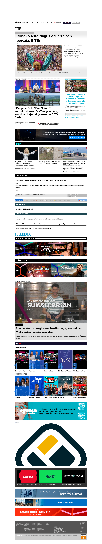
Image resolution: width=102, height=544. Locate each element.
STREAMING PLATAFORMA (71, 485)
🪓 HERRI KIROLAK (66, 200)
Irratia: (26, 522)
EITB (18, 29)
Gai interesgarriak (58, 528)
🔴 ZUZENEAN (82, 200)
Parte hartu (57, 527)
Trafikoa (56, 523)
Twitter (81, 524)
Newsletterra (82, 522)
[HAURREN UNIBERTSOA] (50, 476)
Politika (33, 525)
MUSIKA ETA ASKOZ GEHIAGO (27, 485)
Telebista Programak (20, 524)
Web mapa (75, 535)
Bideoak (17, 525)
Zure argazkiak (74, 194)
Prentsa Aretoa (57, 532)
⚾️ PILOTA (26, 200)
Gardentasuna (64, 535)
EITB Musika (26, 528)
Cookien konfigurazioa (56, 535)
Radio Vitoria (26, 525)
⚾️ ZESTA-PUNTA (49, 200)
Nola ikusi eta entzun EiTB (60, 531)
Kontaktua (70, 535)
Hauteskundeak (57, 524)
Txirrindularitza (39, 524)
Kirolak (34, 22)
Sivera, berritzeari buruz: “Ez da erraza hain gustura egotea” (33, 228)
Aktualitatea (34, 523)
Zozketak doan (57, 525)
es (86, 23)
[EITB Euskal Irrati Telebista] (20, 22)
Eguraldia (33, 529)
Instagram (82, 526)
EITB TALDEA (76, 22)
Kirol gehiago (39, 528)
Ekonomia (33, 524)
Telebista (39, 22)
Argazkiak (47, 524)
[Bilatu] (82, 23)
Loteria (55, 526)
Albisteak (29, 22)
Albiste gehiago (22, 175)
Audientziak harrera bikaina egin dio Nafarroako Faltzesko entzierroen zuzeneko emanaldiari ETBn (75, 98)
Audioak (47, 525)
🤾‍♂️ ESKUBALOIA (57, 200)
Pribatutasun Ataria (34, 535)
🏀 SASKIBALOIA (40, 200)
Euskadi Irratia (26, 523)
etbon (23, 260)
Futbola (38, 523)
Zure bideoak (73, 196)
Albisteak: (34, 522)
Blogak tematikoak (58, 530)
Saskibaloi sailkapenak (41, 530)
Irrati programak (27, 530)
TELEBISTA (23, 234)
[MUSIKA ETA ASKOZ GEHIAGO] (28, 476)
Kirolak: (39, 522)
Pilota (38, 525)
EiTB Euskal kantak (27, 529)
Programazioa (18, 523)
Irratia (45, 22)
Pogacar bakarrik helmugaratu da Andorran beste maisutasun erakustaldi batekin (39, 219)
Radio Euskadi (26, 524)
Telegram (81, 527)
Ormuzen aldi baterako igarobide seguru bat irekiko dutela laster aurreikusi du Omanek (41, 180)
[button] (85, 248)
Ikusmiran (33, 528)
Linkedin (81, 528)
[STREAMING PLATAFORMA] (73, 476)
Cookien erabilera (48, 535)
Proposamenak (26, 238)
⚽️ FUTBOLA (32, 200)
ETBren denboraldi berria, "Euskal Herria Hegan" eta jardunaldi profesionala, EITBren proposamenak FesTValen (49, 124)
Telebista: (18, 522)
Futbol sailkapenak (40, 529)
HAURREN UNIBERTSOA (47, 485)
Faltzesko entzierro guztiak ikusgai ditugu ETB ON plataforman (74, 116)
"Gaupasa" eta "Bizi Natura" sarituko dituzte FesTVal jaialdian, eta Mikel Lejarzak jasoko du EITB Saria (36, 113)
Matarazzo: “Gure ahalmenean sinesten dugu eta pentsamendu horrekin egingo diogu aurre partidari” (45, 224)
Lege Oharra (41, 535)
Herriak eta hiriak (58, 529)
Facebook (82, 523)
